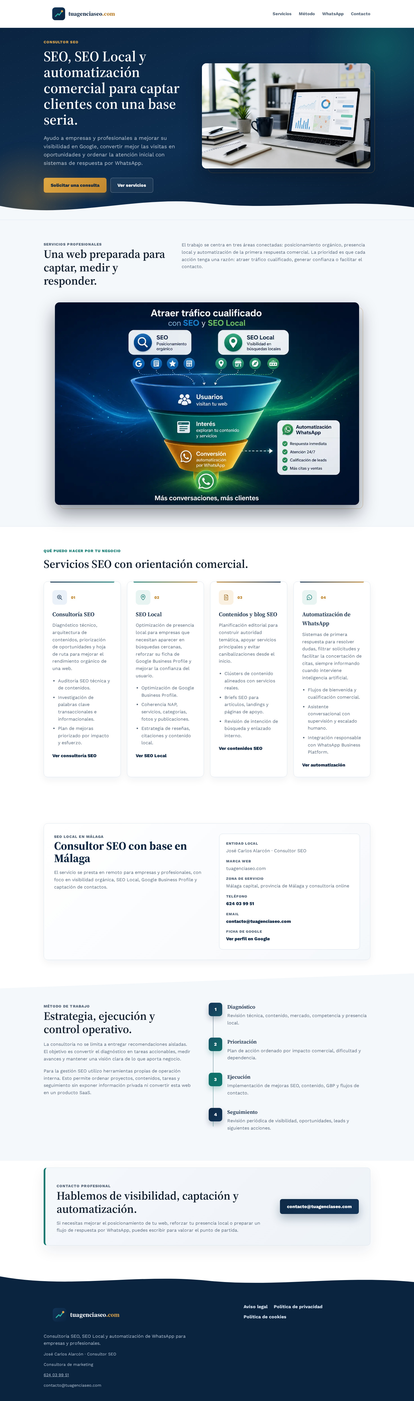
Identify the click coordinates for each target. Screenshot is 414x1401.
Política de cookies (265, 1316)
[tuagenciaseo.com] (89, 14)
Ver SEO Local (151, 755)
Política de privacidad (298, 1306)
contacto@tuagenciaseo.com (258, 921)
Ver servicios (131, 185)
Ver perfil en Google (248, 938)
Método (307, 13)
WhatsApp (333, 13)
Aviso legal (256, 1306)
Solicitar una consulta (75, 185)
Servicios (282, 13)
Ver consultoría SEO (74, 755)
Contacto (360, 13)
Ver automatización (323, 765)
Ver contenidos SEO (240, 748)
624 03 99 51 (240, 903)
